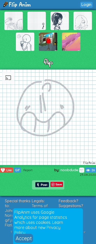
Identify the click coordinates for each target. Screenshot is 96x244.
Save (59, 184)
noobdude (69, 170)
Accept (24, 238)
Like (7, 170)
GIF (17, 170)
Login (86, 4)
